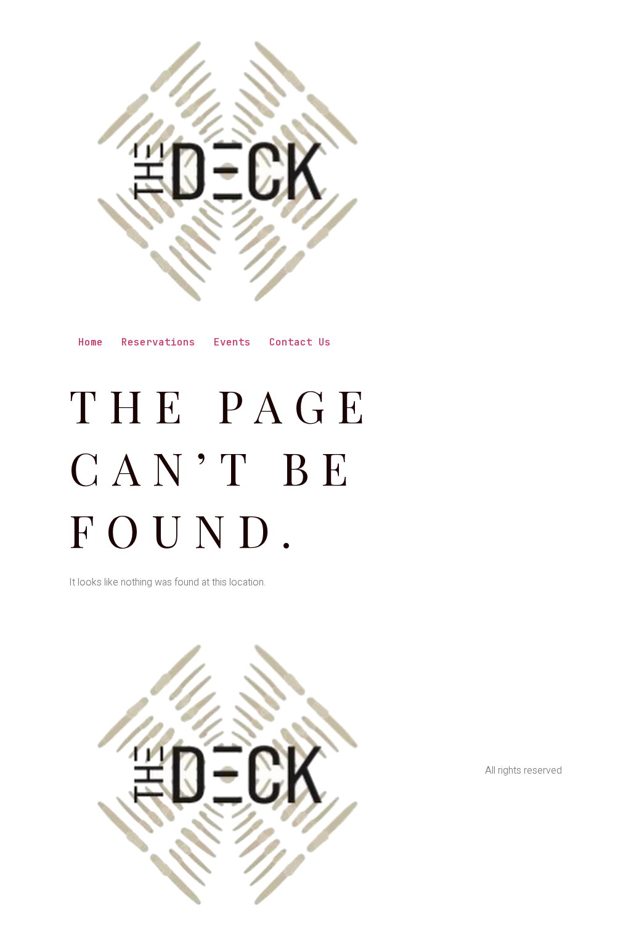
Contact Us (300, 342)
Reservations (158, 342)
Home (90, 342)
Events (232, 342)
